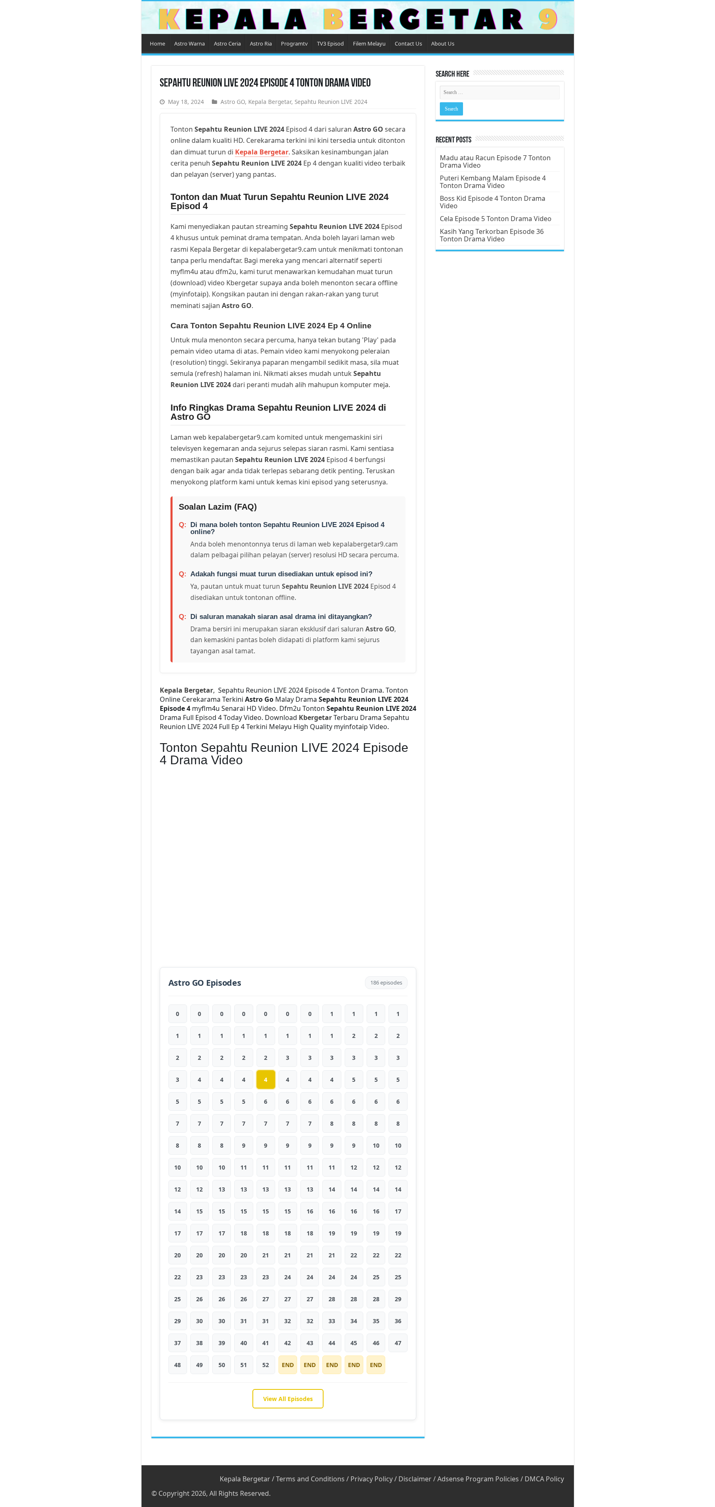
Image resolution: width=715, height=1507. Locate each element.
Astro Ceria (227, 43)
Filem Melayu (369, 43)
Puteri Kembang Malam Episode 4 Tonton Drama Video (493, 181)
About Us (442, 43)
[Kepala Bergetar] (358, 17)
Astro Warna (189, 43)
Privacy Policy (371, 1478)
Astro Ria (261, 43)
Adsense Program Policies (478, 1478)
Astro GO (233, 102)
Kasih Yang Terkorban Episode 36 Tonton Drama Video (492, 235)
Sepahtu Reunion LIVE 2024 (331, 102)
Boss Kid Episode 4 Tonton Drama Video (492, 202)
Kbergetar (315, 717)
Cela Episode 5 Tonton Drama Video (496, 218)
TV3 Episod (330, 43)
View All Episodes (288, 1399)
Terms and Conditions (310, 1478)
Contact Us (408, 43)
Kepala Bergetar (269, 102)
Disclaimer (415, 1478)
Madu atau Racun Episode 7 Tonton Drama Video (495, 161)
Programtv (294, 43)
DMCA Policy (544, 1478)
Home (157, 43)
